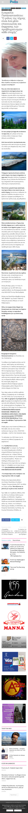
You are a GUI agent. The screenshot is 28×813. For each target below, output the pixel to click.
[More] (22, 519)
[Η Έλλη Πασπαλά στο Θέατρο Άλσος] (5, 756)
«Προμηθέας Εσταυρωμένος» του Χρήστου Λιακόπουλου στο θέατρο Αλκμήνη (8, 532)
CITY (3, 8)
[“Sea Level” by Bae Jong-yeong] (5, 569)
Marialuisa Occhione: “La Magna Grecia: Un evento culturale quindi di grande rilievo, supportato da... (14, 777)
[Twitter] (11, 38)
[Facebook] (8, 38)
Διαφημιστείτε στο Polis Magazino (13, 802)
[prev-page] (3, 575)
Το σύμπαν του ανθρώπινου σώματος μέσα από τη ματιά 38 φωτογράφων (20, 532)
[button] (2, 2)
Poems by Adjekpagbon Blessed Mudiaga (17, 560)
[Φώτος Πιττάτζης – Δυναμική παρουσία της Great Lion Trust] (5, 750)
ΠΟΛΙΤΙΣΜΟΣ (7, 8)
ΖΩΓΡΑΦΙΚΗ (18, 8)
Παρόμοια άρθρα (6, 540)
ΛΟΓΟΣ (3, 563)
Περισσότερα (16, 540)
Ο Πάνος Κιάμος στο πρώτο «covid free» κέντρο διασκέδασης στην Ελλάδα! (14, 740)
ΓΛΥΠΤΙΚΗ (13, 8)
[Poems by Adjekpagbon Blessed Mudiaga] (5, 561)
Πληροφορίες (18, 810)
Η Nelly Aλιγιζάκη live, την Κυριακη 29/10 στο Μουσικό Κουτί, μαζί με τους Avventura (12, 787)
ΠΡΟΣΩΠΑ (24, 8)
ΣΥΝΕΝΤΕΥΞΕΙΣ (4, 9)
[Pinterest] (15, 38)
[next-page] (5, 575)
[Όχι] (26, 808)
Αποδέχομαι (10, 810)
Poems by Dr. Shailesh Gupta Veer (12, 768)
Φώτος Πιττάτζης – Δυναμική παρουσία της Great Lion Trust (17, 749)
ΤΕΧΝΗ (10, 9)
